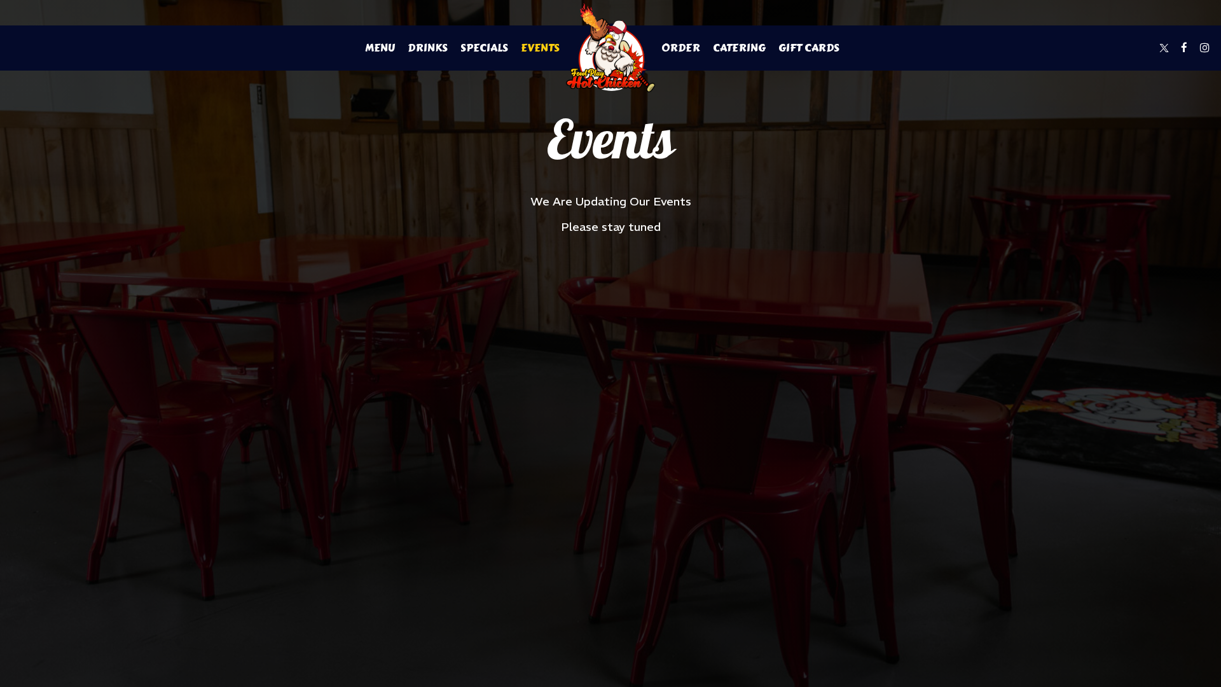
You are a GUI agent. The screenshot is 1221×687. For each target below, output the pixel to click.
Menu (380, 47)
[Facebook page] (1184, 48)
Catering (739, 47)
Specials (484, 47)
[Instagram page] (1204, 48)
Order (680, 47)
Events (540, 47)
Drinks (428, 47)
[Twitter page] (1164, 48)
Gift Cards (808, 47)
